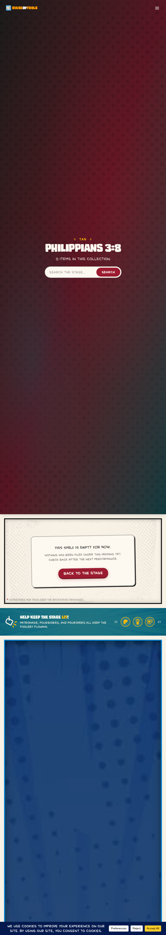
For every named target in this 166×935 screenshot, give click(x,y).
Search (108, 272)
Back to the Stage (83, 573)
